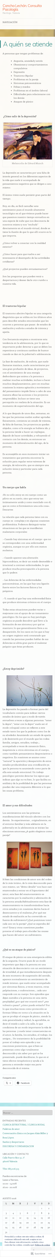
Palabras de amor (11, 1128)
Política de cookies (42, 1245)
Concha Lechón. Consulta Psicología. (22, 7)
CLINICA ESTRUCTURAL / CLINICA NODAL (24, 1124)
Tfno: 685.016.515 (11, 1168)
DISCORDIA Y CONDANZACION (18, 1146)
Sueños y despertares (13, 1141)
